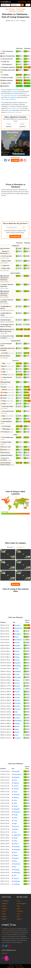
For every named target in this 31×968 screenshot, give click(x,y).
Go (22, 5)
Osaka (4, 914)
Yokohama (20, 11)
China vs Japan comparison (8, 99)
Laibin (18, 909)
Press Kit (4, 953)
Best (28, 2)
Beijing (4, 906)
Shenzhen (12, 11)
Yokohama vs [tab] (20, 547)
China (18, 9)
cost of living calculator (8, 931)
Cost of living (22, 2)
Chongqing (5, 901)
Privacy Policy (20, 967)
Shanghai (4, 903)
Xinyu (18, 906)
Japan (23, 9)
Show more (15, 584)
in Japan (10, 110)
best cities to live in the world (13, 112)
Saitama (19, 919)
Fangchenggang (21, 903)
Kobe (18, 916)
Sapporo (4, 919)
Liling (18, 901)
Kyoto (18, 914)
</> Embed (15, 160)
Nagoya (4, 916)
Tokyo (3, 911)
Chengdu (4, 909)
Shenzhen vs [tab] (10, 547)
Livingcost (23, 21)
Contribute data (15, 236)
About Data (10, 967)
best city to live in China (13, 108)
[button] (5, 160)
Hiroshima (20, 911)
